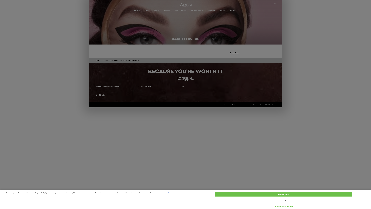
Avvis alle (284, 201)
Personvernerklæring (174, 193)
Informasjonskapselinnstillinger (284, 206)
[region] (185, 199)
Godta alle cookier (283, 194)
